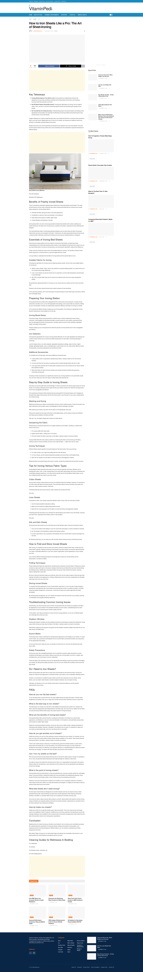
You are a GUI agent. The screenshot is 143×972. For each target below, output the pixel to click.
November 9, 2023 (49, 31)
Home (30, 15)
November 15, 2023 (53, 925)
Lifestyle (72, 15)
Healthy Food (38, 15)
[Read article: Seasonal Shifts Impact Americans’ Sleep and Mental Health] (37, 912)
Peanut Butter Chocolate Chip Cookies (100, 165)
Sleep (39, 19)
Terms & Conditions (49, 1)
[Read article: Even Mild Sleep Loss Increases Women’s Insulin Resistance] (37, 891)
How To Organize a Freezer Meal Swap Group (100, 137)
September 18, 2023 (103, 181)
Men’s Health (71, 943)
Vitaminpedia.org (35, 967)
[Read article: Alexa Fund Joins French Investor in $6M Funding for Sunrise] (76, 891)
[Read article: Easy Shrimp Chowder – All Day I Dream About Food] (92, 97)
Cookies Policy (57, 1)
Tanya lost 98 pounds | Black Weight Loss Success (105, 75)
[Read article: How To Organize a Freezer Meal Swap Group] (101, 145)
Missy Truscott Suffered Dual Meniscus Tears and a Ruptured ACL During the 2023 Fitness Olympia (106, 117)
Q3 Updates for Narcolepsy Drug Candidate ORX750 (75, 921)
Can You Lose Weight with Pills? (104, 85)
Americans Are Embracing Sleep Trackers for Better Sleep (56, 899)
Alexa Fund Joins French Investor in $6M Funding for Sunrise (75, 900)
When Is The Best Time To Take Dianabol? (97, 192)
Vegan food (80, 943)
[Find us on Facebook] (30, 953)
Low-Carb (60, 952)
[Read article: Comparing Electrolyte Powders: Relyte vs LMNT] (101, 229)
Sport (69, 952)
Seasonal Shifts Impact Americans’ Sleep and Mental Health (37, 921)
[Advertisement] (57, 80)
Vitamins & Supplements (52, 15)
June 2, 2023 (101, 208)
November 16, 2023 (34, 903)
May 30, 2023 (101, 236)
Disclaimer (36, 1)
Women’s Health (79, 949)
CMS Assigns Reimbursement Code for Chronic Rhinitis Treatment (56, 921)
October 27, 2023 (103, 153)
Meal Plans (70, 940)
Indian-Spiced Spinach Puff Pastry (105, 105)
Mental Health (82, 15)
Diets (59, 940)
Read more (93, 158)
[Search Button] (113, 15)
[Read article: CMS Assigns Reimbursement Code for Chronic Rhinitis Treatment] (57, 912)
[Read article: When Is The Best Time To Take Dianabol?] (101, 201)
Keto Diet (60, 947)
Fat (59, 943)
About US (31, 1)
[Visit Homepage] (40, 8)
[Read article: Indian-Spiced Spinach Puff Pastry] (92, 107)
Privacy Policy (42, 1)
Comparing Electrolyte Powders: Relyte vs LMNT (100, 220)
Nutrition (64, 15)
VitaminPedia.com (38, 31)
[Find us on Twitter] (34, 953)
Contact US (63, 1)
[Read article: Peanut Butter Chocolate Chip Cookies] (101, 173)
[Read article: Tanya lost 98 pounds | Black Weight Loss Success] (92, 77)
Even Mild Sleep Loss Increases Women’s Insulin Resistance (36, 900)
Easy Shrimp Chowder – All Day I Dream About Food (106, 95)
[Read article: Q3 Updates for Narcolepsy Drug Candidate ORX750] (76, 912)
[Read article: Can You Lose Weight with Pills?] (92, 87)
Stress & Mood (80, 940)
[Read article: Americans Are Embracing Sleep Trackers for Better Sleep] (57, 891)
